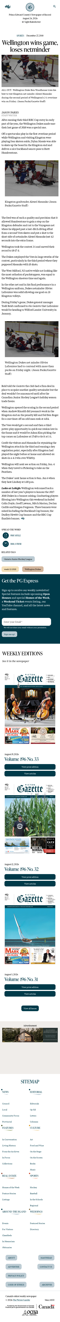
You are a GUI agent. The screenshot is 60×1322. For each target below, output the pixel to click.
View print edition (30, 766)
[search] (54, 6)
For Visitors (7, 1229)
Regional (34, 1205)
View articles (30, 773)
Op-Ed (33, 1109)
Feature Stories (9, 1193)
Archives (47, 1284)
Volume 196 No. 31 (21, 979)
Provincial (7, 1121)
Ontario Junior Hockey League (18, 559)
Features (8, 1127)
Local (4, 1109)
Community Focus (10, 1115)
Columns (34, 1121)
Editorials (34, 1103)
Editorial (36, 1092)
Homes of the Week (10, 1187)
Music (33, 1169)
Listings (6, 1199)
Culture (35, 1127)
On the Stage (35, 1151)
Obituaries (7, 1247)
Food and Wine (37, 1145)
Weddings (36, 1211)
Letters (33, 1115)
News (5, 1092)
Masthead (46, 1257)
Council (5, 1103)
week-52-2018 (10, 569)
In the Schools (36, 1199)
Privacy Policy (16, 1275)
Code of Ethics (16, 1284)
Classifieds (7, 1235)
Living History (9, 1145)
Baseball (33, 1193)
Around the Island (14, 1211)
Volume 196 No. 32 (21, 869)
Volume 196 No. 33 (21, 759)
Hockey (33, 1187)
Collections (7, 1163)
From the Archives (10, 1151)
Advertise (13, 1266)
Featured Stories (37, 1223)
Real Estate (9, 1175)
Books (32, 1163)
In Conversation (9, 1139)
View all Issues (30, 1008)
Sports (20, 35)
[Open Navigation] (8, 7)
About (11, 1257)
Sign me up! (9, 634)
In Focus (6, 1157)
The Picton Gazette (21, 1299)
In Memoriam (8, 1241)
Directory (34, 1229)
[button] (12, 535)
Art (31, 1139)
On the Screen (36, 1157)
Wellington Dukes (33, 569)
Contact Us (46, 1266)
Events (5, 1223)
